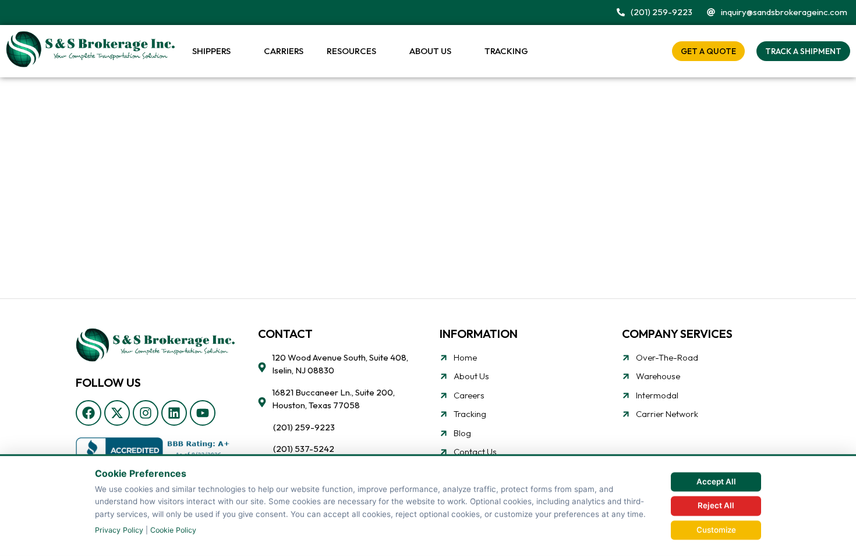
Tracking (506, 50)
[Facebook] (88, 413)
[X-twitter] (117, 413)
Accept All (716, 481)
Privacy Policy (119, 530)
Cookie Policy (173, 530)
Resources (351, 50)
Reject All (716, 505)
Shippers (211, 50)
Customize (716, 529)
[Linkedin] (174, 413)
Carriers (283, 50)
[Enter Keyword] (653, 51)
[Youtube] (202, 413)
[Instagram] (145, 413)
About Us (430, 50)
